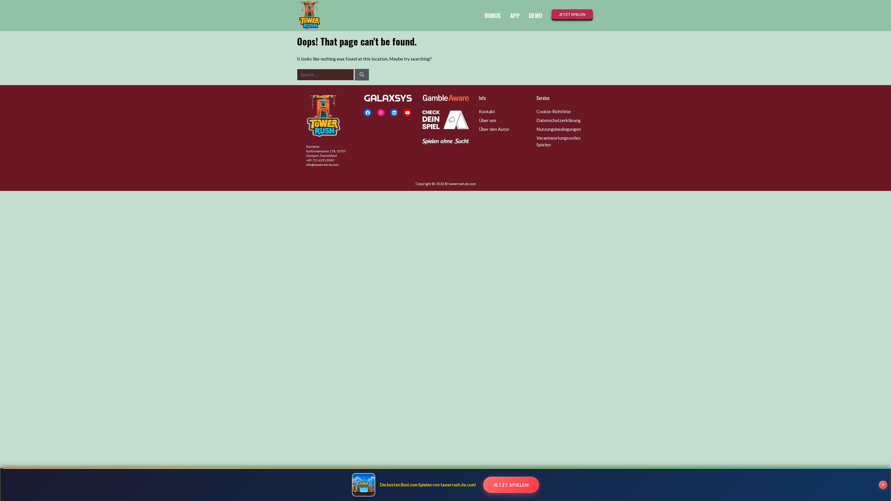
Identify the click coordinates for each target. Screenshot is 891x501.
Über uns (487, 120)
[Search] (362, 75)
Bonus (493, 15)
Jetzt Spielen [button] (572, 14)
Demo (535, 15)
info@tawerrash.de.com (322, 165)
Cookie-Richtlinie (553, 111)
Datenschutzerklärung (558, 120)
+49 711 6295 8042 (320, 160)
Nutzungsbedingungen (558, 129)
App (515, 15)
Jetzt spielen (511, 485)
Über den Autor (494, 129)
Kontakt (487, 111)
